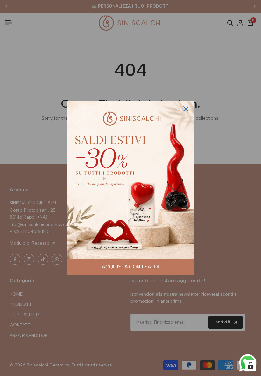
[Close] (186, 108)
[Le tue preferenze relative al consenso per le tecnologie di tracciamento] (250, 365)
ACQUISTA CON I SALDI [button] (130, 266)
